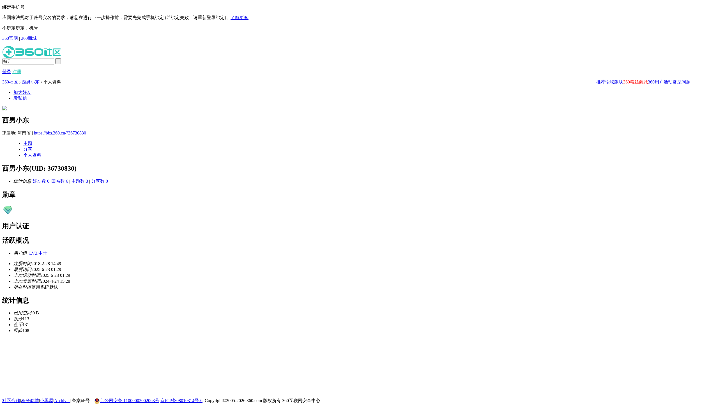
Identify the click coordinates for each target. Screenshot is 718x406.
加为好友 (22, 92)
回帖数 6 (59, 181)
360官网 (10, 38)
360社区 (10, 82)
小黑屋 (46, 400)
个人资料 (32, 155)
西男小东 (31, 82)
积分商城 (30, 400)
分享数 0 (99, 181)
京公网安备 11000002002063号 (129, 400)
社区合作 (11, 400)
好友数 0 (41, 181)
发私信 (20, 98)
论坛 (609, 82)
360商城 (29, 38)
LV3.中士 (38, 253)
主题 (27, 143)
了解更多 (239, 17)
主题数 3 (79, 181)
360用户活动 (660, 82)
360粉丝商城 (635, 82)
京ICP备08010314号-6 (181, 400)
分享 (27, 149)
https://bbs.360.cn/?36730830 (60, 133)
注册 (16, 71)
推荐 (600, 82)
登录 (6, 71)
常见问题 (682, 82)
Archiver (62, 400)
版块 (618, 82)
